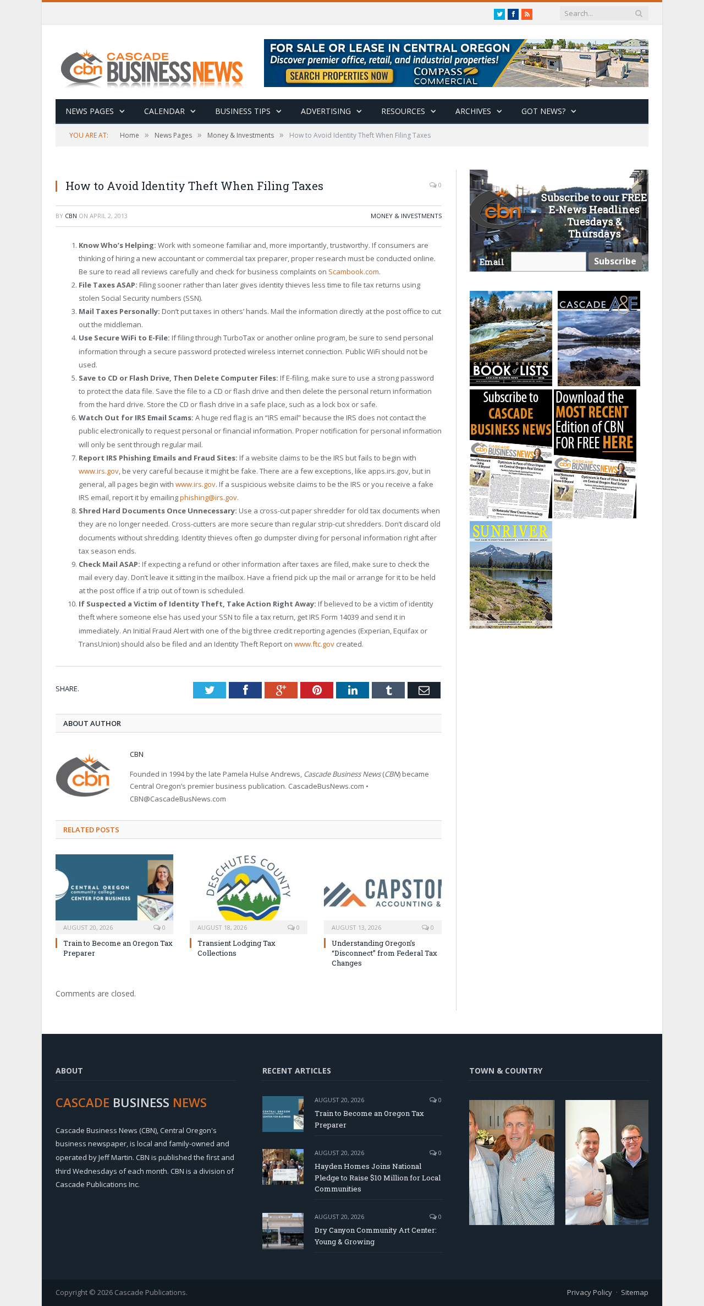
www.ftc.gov (314, 644)
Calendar (164, 111)
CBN (71, 216)
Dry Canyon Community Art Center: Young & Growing (376, 1236)
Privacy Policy (589, 1292)
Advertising (326, 111)
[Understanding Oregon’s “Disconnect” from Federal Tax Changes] (383, 892)
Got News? (543, 111)
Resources (403, 111)
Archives (473, 111)
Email (492, 262)
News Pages (89, 111)
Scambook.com (353, 272)
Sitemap (634, 1292)
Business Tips (243, 111)
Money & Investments (406, 216)
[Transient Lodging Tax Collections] (248, 892)
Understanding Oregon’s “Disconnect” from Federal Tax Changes (384, 953)
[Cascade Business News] (158, 62)
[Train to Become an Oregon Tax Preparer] (114, 892)
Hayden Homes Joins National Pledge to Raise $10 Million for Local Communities (378, 1177)
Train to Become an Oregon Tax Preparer (369, 1119)
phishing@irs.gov (208, 497)
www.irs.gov (99, 471)
